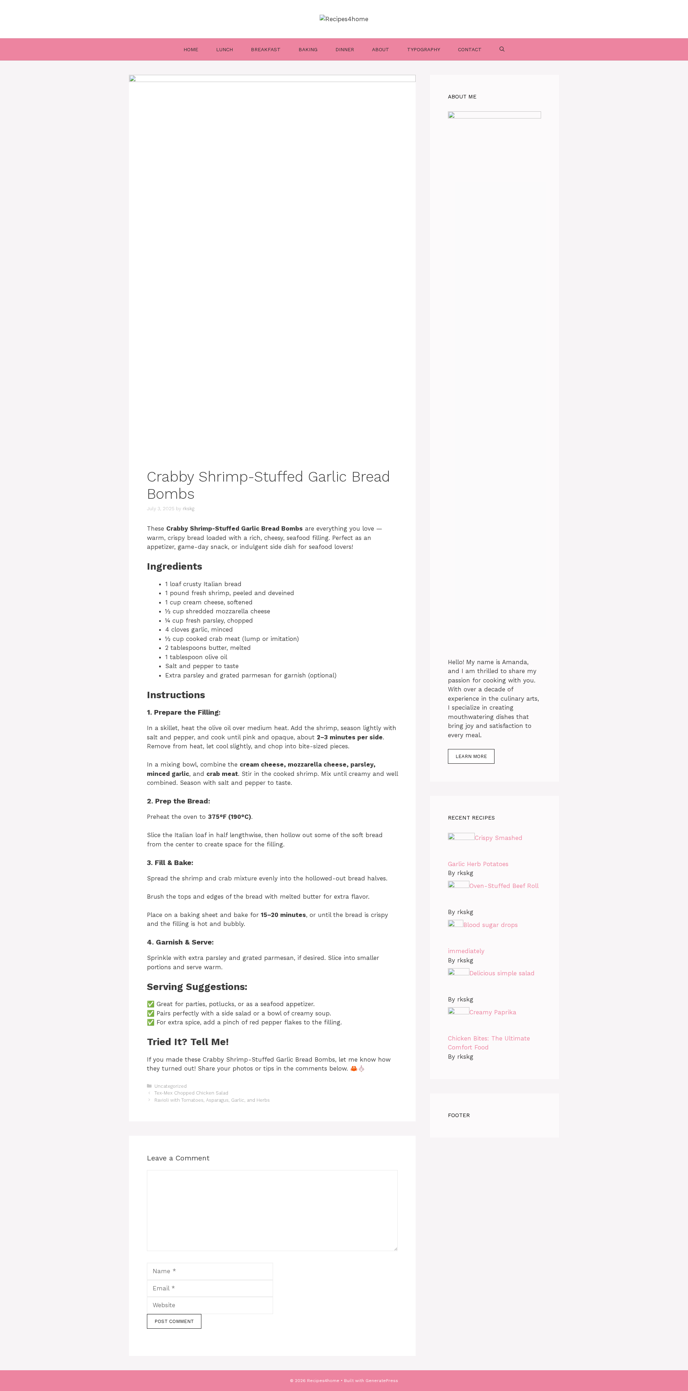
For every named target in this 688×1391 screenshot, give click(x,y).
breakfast (266, 49)
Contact (470, 49)
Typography (423, 49)
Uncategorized (170, 1086)
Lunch (224, 49)
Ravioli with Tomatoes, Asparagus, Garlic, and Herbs (212, 1100)
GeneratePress (382, 1380)
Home (190, 49)
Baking (307, 49)
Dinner (344, 49)
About (380, 49)
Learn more (471, 756)
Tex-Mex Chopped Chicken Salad (191, 1093)
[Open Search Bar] (502, 49)
